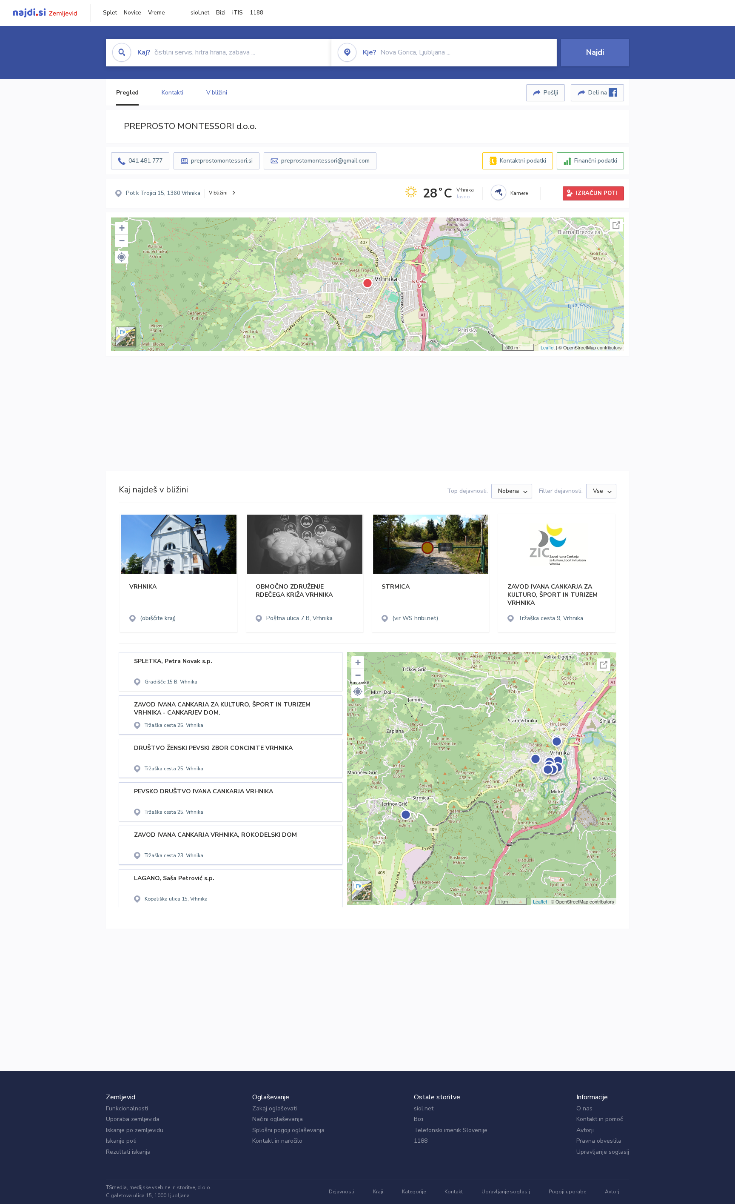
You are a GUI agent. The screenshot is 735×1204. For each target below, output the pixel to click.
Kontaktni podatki (523, 161)
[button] (121, 257)
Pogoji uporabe (567, 1191)
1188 (256, 13)
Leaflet (548, 347)
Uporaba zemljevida (133, 1119)
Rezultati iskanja (128, 1152)
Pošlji (551, 93)
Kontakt (453, 1191)
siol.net (200, 13)
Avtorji (585, 1130)
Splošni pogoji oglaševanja (288, 1130)
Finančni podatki (595, 161)
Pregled (127, 93)
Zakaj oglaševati (274, 1108)
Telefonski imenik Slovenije (450, 1130)
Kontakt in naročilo (277, 1141)
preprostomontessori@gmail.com (325, 161)
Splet (110, 13)
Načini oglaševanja (277, 1119)
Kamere (519, 193)
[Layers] (125, 336)
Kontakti (172, 93)
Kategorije (414, 1191)
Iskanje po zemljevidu (134, 1130)
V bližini (216, 93)
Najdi (595, 52)
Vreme (156, 13)
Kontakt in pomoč (599, 1119)
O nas (584, 1108)
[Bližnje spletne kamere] (498, 192)
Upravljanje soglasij (602, 1152)
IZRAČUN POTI (596, 193)
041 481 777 (145, 161)
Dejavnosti (341, 1191)
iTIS (237, 13)
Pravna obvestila (598, 1141)
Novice (132, 13)
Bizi (220, 13)
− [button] (122, 240)
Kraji (378, 1191)
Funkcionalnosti (127, 1108)
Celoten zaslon (616, 225)
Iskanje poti (121, 1141)
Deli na (598, 93)
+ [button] (122, 228)
